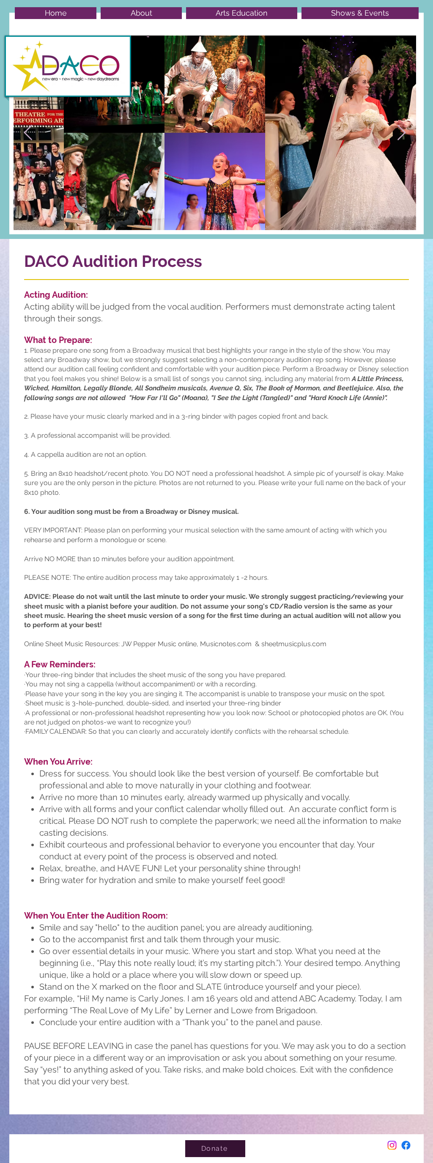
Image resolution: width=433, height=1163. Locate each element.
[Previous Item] (28, 133)
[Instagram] (392, 1145)
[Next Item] (401, 133)
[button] (141, 13)
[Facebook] (406, 1145)
